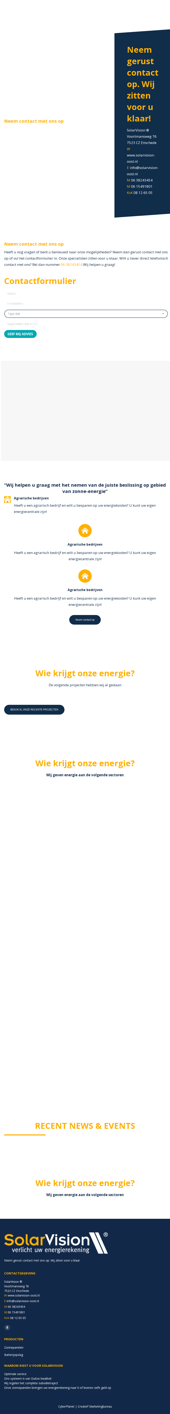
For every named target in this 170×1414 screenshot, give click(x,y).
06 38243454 (71, 264)
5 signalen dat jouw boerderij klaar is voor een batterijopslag (42, 1004)
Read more (18, 913)
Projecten (37, 843)
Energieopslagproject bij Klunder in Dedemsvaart (127, 839)
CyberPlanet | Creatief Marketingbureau (85, 1406)
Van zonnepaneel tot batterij (37, 837)
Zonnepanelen (13, 1347)
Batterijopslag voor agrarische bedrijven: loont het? (123, 1004)
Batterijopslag (19, 843)
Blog (13, 1013)
